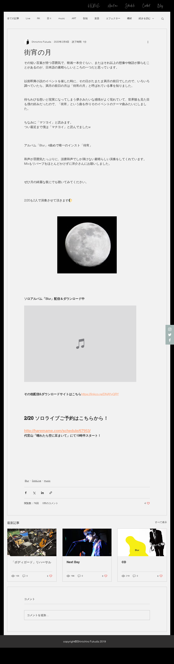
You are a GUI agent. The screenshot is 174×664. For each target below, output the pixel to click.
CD (124, 562)
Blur (27, 480)
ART (74, 18)
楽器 (96, 18)
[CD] (142, 542)
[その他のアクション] (148, 42)
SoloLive (36, 480)
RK (38, 18)
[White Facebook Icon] (170, 340)
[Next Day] (87, 542)
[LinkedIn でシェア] (42, 492)
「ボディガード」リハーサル (31, 562)
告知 (85, 18)
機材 (129, 18)
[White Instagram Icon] (170, 329)
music (61, 18)
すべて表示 (161, 522)
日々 (49, 18)
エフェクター (113, 18)
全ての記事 (13, 18)
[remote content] (87, 344)
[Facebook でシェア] (25, 492)
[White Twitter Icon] (170, 335)
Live (28, 18)
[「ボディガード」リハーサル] (31, 542)
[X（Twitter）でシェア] (34, 492)
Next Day (73, 562)
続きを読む (145, 18)
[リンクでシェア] (50, 492)
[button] (162, 18)
